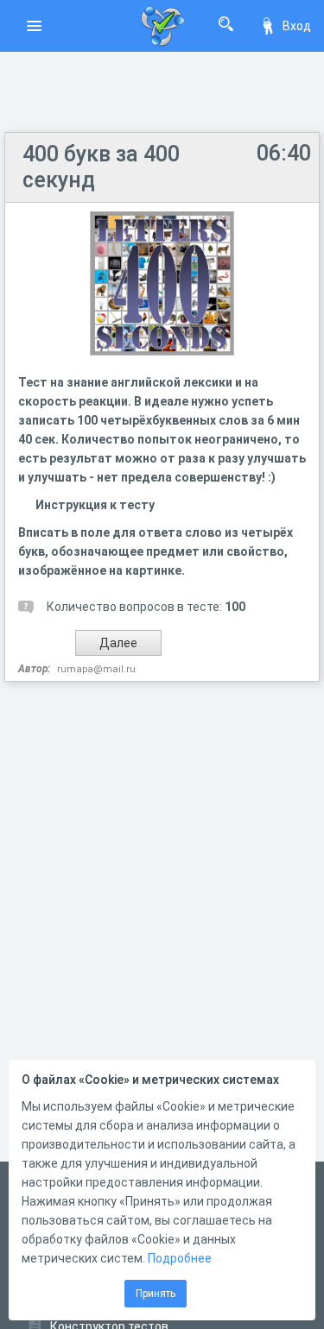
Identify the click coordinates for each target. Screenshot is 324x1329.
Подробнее (180, 1258)
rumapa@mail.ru (96, 669)
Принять (155, 1294)
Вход (297, 26)
